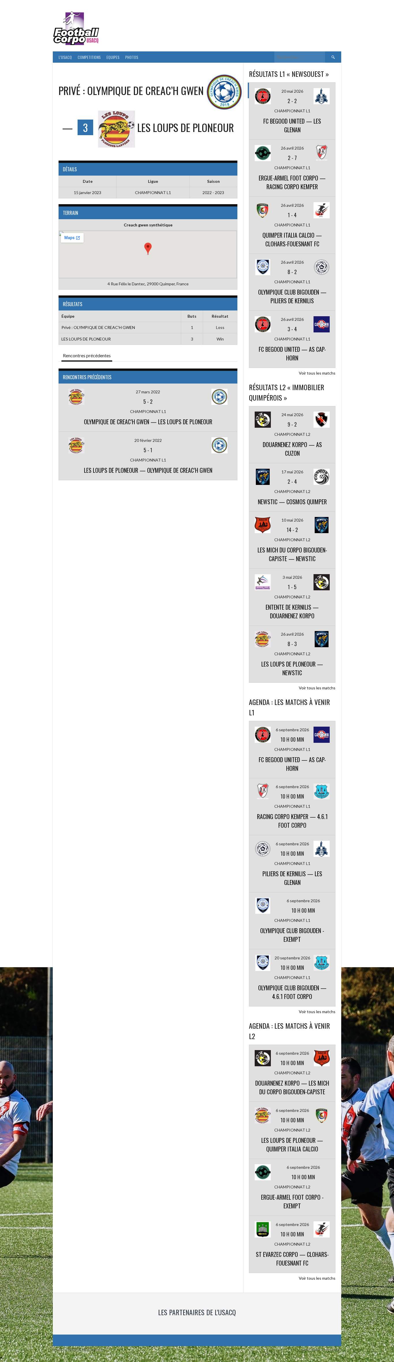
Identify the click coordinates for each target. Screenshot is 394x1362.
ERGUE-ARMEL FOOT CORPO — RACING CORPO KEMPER (292, 182)
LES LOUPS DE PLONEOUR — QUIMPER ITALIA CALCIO (292, 1144)
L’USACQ (65, 57)
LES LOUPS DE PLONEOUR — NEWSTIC (292, 668)
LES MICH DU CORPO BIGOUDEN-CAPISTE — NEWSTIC (292, 554)
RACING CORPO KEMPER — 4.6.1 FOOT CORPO (292, 820)
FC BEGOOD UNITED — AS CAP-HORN (292, 353)
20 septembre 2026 (292, 957)
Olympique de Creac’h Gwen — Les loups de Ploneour (148, 421)
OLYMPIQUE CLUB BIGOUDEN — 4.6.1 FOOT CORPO (292, 992)
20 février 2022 (148, 440)
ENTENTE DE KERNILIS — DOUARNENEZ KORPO (292, 611)
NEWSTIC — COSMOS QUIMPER (292, 501)
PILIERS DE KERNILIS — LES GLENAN (292, 878)
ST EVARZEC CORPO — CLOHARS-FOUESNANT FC (292, 1258)
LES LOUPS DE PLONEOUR (86, 338)
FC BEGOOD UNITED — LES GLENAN (292, 125)
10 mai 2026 (292, 520)
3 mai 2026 (292, 577)
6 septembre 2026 (292, 729)
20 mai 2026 (292, 91)
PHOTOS (131, 57)
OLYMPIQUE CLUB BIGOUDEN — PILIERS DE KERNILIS (292, 296)
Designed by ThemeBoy (322, 1350)
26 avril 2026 (292, 148)
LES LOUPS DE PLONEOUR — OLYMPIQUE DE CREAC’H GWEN (148, 470)
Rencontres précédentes (87, 355)
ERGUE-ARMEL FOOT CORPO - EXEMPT (292, 1201)
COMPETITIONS (89, 57)
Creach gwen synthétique (148, 224)
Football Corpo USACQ (174, 24)
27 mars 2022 (148, 391)
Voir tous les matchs (317, 373)
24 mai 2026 (292, 414)
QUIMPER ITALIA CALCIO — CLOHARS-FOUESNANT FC (292, 239)
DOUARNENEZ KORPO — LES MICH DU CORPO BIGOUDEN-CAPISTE (292, 1087)
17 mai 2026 (292, 471)
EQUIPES (112, 57)
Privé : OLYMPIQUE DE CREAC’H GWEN (98, 327)
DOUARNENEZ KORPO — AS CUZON (292, 448)
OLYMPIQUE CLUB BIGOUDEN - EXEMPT (292, 935)
